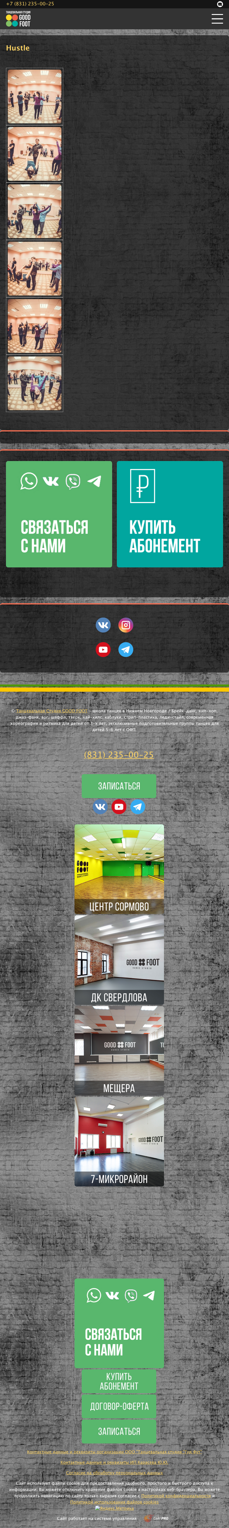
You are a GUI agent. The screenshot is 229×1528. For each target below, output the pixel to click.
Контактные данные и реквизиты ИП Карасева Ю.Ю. (114, 1462)
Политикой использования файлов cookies (114, 1502)
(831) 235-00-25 (119, 755)
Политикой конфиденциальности (176, 1496)
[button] (34, 96)
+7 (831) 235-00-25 (30, 4)
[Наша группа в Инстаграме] (125, 631)
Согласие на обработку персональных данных (114, 1473)
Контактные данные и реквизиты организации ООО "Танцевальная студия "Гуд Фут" (114, 1452)
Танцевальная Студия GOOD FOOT (52, 711)
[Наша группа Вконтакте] (103, 631)
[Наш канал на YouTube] (103, 655)
